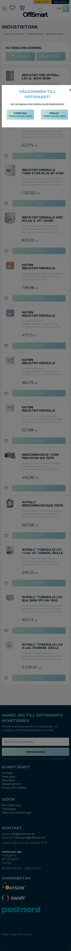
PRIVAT (54, 114)
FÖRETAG (20, 114)
